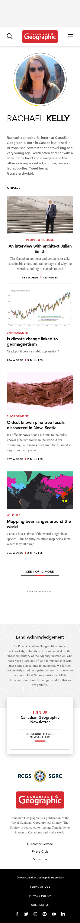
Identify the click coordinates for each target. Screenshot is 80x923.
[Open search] (10, 36)
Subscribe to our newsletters (40, 735)
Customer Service (40, 844)
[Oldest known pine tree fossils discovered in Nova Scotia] (40, 419)
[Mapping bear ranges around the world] (40, 515)
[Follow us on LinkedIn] (63, 914)
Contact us (40, 904)
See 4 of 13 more (40, 572)
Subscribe (40, 859)
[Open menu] (70, 36)
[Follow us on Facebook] (17, 914)
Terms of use (40, 886)
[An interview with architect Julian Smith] (40, 240)
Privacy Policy (40, 895)
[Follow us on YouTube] (54, 914)
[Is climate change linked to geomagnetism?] (40, 328)
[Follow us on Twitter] (26, 914)
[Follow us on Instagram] (35, 914)
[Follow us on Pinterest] (44, 914)
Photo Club (40, 851)
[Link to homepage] (40, 36)
